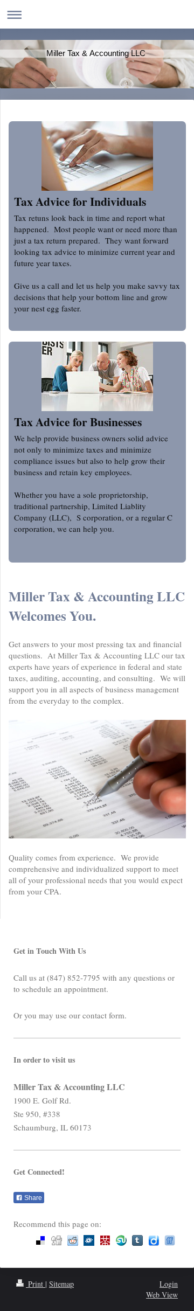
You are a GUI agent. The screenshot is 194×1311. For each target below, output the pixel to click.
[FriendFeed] (169, 1240)
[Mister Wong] (105, 1240)
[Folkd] (89, 1240)
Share (32, 1198)
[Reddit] (72, 1240)
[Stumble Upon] (121, 1240)
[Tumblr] (137, 1240)
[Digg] (56, 1240)
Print (35, 1284)
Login (169, 1284)
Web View (162, 1294)
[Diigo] (153, 1240)
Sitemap (61, 1284)
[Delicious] (40, 1240)
